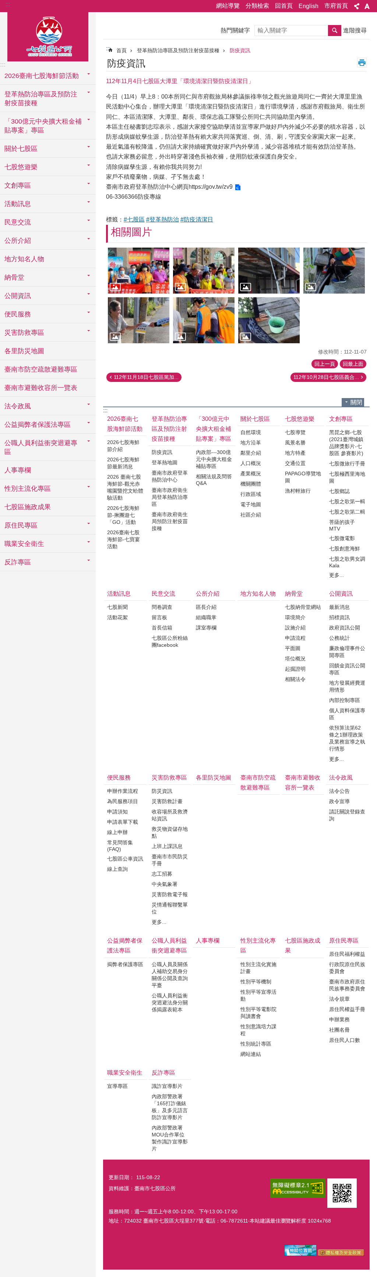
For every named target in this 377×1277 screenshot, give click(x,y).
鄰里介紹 (250, 453)
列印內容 (362, 62)
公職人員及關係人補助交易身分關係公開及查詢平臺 (170, 974)
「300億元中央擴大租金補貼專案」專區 (213, 429)
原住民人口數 (344, 1040)
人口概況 (250, 463)
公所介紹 (207, 593)
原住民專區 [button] (21, 525)
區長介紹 (206, 607)
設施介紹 (295, 628)
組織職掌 (206, 617)
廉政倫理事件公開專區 (347, 651)
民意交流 (163, 593)
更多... (336, 575)
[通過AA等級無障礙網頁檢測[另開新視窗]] (297, 1188)
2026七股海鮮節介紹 (123, 445)
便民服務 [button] (17, 314)
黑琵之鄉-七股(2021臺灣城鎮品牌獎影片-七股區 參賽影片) (346, 442)
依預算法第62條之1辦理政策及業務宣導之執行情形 (347, 738)
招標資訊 (339, 617)
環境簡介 (295, 617)
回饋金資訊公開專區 (347, 669)
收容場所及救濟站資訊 (170, 815)
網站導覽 (228, 6)
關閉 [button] (356, 402)
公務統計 (339, 638)
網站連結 (250, 1054)
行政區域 (250, 494)
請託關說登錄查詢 (347, 815)
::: (8, 4)
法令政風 (341, 777)
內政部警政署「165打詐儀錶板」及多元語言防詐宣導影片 (170, 1106)
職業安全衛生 (124, 1073)
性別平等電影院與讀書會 (258, 1012)
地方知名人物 (24, 259)
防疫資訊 (240, 50)
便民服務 (119, 777)
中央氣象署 (164, 884)
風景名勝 (295, 443)
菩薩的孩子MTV (342, 525)
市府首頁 (336, 6)
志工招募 (162, 874)
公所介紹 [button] (17, 240)
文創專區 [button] (17, 185)
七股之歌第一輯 (347, 501)
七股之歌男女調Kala (347, 562)
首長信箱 (162, 628)
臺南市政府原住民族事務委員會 (347, 985)
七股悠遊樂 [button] (21, 167)
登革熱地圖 (164, 462)
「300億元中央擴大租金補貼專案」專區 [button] (43, 126)
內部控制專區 (344, 700)
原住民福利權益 (347, 954)
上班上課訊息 (167, 846)
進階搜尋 (355, 30)
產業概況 (250, 473)
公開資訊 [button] (17, 295)
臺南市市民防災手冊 (170, 860)
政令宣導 (339, 801)
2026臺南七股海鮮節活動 (124, 424)
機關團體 (250, 484)
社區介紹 (250, 515)
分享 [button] (356, 6)
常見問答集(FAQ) (120, 846)
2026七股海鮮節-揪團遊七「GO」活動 (123, 515)
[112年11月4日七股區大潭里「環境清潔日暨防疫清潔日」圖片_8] (342, 1193)
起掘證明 (295, 669)
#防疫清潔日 (196, 219)
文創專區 (341, 419)
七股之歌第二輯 (347, 512)
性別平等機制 (255, 982)
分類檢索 (257, 6)
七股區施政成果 (27, 507)
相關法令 (295, 679)
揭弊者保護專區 (125, 964)
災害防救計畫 (167, 801)
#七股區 (134, 219)
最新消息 (339, 607)
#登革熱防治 (162, 219)
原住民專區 (344, 940)
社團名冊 (339, 1030)
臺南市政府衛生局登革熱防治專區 (170, 497)
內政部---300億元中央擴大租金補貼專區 (214, 459)
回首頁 (284, 6)
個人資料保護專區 (347, 713)
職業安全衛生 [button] (24, 543)
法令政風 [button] (17, 406)
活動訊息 (119, 593)
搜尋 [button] (334, 30)
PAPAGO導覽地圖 (303, 477)
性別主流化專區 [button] (27, 488)
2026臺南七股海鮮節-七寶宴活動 (123, 539)
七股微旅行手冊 (347, 464)
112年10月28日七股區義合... (326, 377)
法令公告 (339, 791)
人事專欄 (17, 470)
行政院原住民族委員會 (347, 967)
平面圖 (292, 648)
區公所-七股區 (47, 35)
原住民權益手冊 (347, 1009)
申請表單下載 (122, 822)
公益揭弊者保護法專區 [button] (37, 424)
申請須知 (117, 812)
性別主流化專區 (258, 945)
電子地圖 (250, 504)
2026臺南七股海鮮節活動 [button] (41, 75)
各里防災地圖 (24, 351)
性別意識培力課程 (258, 1030)
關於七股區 (255, 419)
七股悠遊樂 (299, 419)
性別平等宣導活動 (258, 995)
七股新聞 (117, 607)
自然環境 (250, 432)
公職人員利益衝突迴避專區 (169, 945)
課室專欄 (206, 628)
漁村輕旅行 (298, 491)
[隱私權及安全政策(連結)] (341, 1254)
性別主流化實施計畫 (258, 967)
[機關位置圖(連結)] (300, 1254)
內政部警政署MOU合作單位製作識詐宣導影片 (170, 1138)
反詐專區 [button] (17, 562)
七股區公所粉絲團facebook (170, 641)
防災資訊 (162, 791)
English (308, 6)
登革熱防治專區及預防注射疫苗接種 (178, 50)
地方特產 (295, 453)
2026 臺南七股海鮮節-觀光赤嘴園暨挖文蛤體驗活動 (125, 487)
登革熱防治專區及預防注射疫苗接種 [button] (40, 99)
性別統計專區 (255, 1044)
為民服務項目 (122, 801)
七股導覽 (295, 432)
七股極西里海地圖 (347, 477)
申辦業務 (339, 1019)
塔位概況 (295, 658)
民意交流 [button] (17, 222)
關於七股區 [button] (21, 148)
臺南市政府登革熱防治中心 (170, 476)
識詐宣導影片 (167, 1086)
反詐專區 (163, 1073)
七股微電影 (342, 538)
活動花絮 (117, 617)
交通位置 (295, 463)
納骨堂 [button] (14, 277)
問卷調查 (162, 607)
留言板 (159, 617)
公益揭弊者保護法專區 (124, 945)
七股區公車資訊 (125, 859)
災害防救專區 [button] (24, 332)
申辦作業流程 (122, 791)
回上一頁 (324, 364)
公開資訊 (341, 593)
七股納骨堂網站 (303, 607)
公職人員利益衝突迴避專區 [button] (40, 447)
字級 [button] (367, 6)
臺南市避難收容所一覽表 (40, 387)
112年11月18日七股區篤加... (146, 377)
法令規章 (339, 999)
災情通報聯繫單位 (170, 908)
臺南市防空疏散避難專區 (40, 369)
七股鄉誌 (339, 491)
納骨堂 (294, 593)
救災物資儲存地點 (170, 832)
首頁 (121, 50)
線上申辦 (117, 832)
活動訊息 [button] (17, 203)
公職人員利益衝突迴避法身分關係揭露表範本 (170, 1002)
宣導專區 (117, 1086)
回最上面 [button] (353, 364)
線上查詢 (117, 869)
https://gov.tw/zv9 (210, 187)
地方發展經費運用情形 (347, 686)
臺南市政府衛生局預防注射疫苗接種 (170, 521)
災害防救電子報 (170, 894)
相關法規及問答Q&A (214, 479)
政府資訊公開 (344, 628)
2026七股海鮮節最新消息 (123, 463)
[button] (138, 271)
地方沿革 (250, 443)
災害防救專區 (169, 777)
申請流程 (295, 638)
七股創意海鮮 (344, 548)
